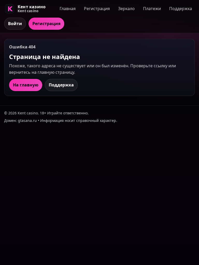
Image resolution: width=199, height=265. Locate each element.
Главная (68, 8)
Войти (15, 23)
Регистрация (97, 8)
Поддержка (180, 8)
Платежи (152, 8)
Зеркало (126, 8)
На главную (25, 85)
